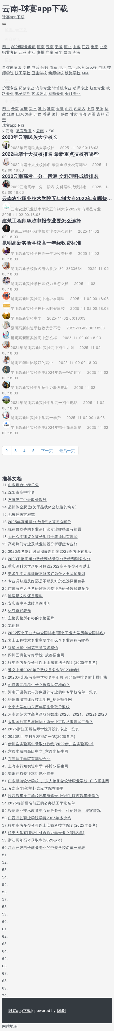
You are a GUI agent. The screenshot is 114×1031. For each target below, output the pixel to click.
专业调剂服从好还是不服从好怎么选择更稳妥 (46, 580)
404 (85, 72)
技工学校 (22, 72)
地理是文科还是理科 (25, 595)
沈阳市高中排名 (21, 492)
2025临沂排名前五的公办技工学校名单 (41, 803)
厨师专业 (56, 93)
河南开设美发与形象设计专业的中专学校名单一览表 (52, 691)
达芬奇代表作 (19, 610)
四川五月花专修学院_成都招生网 (36, 654)
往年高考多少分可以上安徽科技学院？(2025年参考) (53, 825)
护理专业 (9, 87)
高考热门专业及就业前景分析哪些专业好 (43, 543)
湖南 (76, 52)
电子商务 (22, 93)
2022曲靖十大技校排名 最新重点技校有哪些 (50, 153)
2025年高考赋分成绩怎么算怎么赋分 (39, 521)
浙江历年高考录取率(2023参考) (35, 840)
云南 (50, 46)
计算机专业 (62, 87)
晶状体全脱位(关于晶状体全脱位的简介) (42, 506)
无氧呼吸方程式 (21, 514)
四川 (6, 46)
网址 (71, 67)
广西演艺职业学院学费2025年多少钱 (39, 817)
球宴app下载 (13, 16)
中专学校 (12, 101)
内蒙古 (80, 108)
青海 (83, 114)
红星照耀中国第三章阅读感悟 (33, 647)
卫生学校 (39, 72)
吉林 (100, 114)
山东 (76, 46)
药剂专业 (26, 87)
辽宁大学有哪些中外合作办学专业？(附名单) (46, 832)
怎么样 (91, 67)
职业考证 (9, 52)
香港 (47, 114)
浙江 (32, 52)
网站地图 (9, 1026)
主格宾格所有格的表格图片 (31, 617)
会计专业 (72, 93)
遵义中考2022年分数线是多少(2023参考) (44, 669)
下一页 (47, 450)
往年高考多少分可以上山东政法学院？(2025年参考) (53, 662)
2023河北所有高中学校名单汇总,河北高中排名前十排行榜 (57, 677)
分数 (44, 67)
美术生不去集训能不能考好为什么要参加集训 (46, 573)
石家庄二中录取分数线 (27, 499)
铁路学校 (72, 72)
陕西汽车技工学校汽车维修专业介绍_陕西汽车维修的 (53, 795)
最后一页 (67, 450)
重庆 (94, 46)
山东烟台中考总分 (23, 484)
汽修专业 (43, 87)
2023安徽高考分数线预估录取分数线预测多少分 (49, 558)
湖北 (42, 108)
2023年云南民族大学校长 (30, 137)
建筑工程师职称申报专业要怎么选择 (41, 220)
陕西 (67, 52)
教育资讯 (12, 39)
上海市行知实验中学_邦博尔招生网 (38, 765)
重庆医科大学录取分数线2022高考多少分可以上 (49, 566)
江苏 (23, 52)
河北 (68, 46)
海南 (29, 114)
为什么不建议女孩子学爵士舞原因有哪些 (43, 536)
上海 (90, 108)
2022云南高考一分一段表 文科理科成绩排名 (50, 176)
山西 (69, 108)
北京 (103, 46)
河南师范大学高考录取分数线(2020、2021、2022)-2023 (57, 714)
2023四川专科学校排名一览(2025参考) (42, 736)
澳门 (56, 114)
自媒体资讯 (11, 67)
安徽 (59, 46)
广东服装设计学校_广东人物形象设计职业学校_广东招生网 (58, 780)
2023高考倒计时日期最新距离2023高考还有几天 (50, 551)
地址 (62, 67)
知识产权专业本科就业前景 (31, 773)
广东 (49, 52)
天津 (60, 108)
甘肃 (74, 114)
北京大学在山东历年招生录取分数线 (39, 706)
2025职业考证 (23, 46)
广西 (38, 114)
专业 (8, 80)
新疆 (92, 114)
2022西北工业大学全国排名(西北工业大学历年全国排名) (56, 632)
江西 (85, 46)
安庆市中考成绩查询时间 (29, 603)
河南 (41, 46)
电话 (35, 67)
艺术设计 (39, 93)
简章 (53, 67)
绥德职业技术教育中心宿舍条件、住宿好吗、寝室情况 (54, 810)
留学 (58, 52)
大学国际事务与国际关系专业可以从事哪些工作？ (50, 721)
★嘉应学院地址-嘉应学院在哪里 (36, 788)
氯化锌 (14, 625)
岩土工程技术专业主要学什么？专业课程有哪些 (48, 640)
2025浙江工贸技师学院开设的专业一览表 (43, 728)
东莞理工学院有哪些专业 (29, 758)
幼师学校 (56, 72)
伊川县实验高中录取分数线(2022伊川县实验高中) (51, 743)
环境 (80, 67)
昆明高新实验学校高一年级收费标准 (41, 242)
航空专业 (97, 87)
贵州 (41, 52)
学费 (26, 67)
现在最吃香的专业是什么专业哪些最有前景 (44, 529)
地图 (62, 1010)
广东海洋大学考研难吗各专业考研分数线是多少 (48, 588)
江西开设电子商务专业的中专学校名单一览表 (46, 847)
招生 (8, 59)
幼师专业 (80, 87)
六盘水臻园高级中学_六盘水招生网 (38, 751)
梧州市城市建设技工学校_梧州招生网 (40, 699)
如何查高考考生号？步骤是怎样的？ (39, 684)
